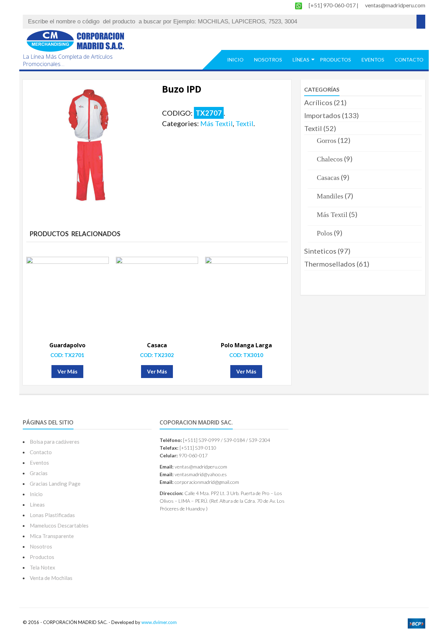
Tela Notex (42, 567)
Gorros (326, 140)
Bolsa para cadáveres (54, 441)
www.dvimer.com (159, 622)
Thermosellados (329, 264)
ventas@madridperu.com (395, 5)
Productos (335, 60)
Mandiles (330, 196)
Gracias (39, 473)
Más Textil (216, 123)
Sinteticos (320, 251)
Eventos (373, 60)
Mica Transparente (52, 536)
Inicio (235, 60)
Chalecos (330, 159)
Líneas (301, 60)
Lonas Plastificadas (52, 515)
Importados (322, 115)
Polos (324, 233)
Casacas (328, 177)
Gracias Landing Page (55, 483)
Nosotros (268, 60)
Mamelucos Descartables (59, 525)
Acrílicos (318, 102)
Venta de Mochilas (51, 578)
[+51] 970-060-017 (333, 5)
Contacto (409, 60)
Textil (244, 123)
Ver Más (67, 371)
